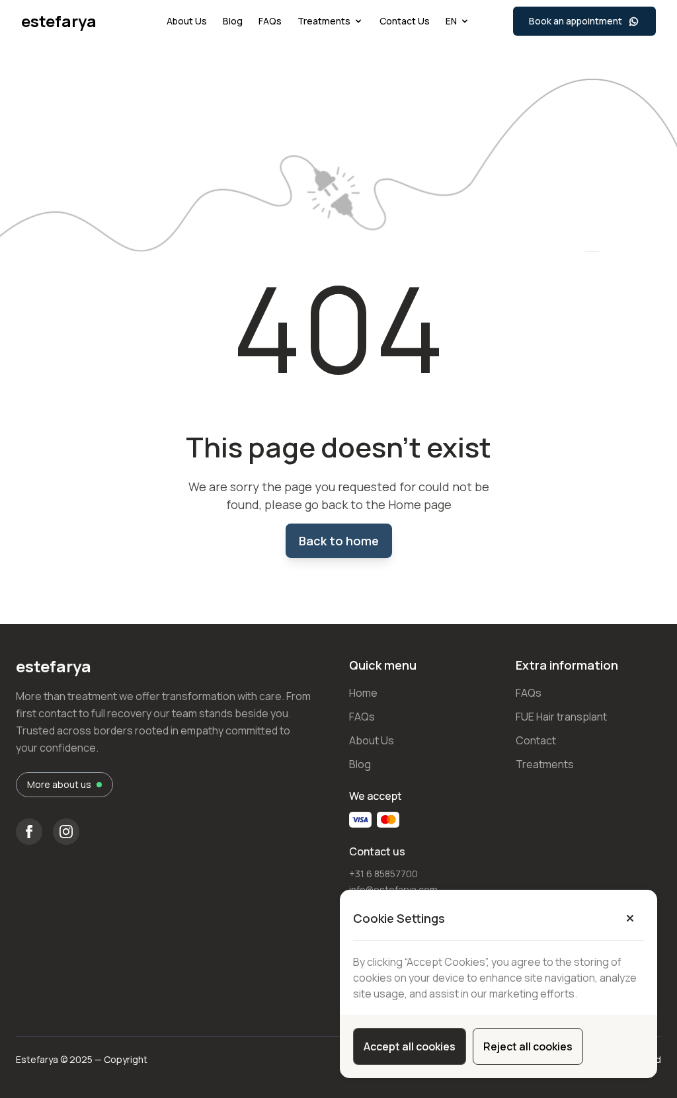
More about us (59, 784)
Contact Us (404, 21)
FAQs (270, 21)
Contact (536, 740)
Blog (233, 21)
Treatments (324, 21)
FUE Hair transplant (561, 716)
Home (363, 693)
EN (451, 21)
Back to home (339, 541)
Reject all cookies (528, 1046)
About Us (187, 21)
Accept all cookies (410, 1046)
